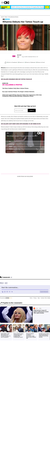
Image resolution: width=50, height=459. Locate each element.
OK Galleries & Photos (13, 16)
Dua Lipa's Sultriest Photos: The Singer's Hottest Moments (18, 91)
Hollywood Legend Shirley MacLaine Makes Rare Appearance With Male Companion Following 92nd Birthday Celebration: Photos (22, 95)
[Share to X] (21, 62)
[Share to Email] (40, 62)
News (6, 16)
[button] (2, 3)
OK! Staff (19, 55)
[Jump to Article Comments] (5, 62)
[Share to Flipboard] (30, 62)
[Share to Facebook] (12, 62)
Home (2, 16)
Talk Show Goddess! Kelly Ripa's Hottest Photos (15, 88)
